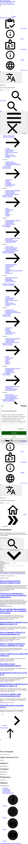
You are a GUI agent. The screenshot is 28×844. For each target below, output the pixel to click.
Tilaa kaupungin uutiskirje (8, 793)
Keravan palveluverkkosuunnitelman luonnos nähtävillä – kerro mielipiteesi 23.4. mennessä (13, 611)
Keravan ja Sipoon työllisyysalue (12, 238)
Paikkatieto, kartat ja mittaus (11, 152)
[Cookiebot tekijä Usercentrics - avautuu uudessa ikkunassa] (20, 406)
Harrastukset (8, 214)
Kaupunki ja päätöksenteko (8, 251)
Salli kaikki (14, 433)
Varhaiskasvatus (8, 179)
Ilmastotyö (2, 578)
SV (22, 70)
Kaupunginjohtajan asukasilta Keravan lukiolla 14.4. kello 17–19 (14, 623)
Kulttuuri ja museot (9, 209)
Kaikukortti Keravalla (10, 224)
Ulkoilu (7, 213)
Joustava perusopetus (9, 193)
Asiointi (7, 268)
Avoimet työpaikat (9, 246)
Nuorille (7, 215)
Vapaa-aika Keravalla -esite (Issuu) (12, 220)
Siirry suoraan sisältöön (5, 0)
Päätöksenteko (8, 267)
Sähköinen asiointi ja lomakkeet (12, 194)
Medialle (7, 271)
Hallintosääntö (8, 279)
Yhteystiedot (5, 788)
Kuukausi (2, 567)
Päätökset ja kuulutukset (10, 281)
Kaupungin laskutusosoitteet (11, 277)
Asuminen (7, 148)
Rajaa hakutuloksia (14, 550)
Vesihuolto (7, 157)
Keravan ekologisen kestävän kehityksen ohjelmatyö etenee (10, 582)
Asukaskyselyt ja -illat (4, 629)
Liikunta (7, 212)
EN (24, 70)
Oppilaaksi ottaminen (10, 191)
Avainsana (2, 564)
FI (21, 70)
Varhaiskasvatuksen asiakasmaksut (12, 190)
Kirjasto (7, 208)
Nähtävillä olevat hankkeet (11, 163)
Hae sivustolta (3, 100)
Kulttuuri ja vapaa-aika (8, 195)
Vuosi (1, 569)
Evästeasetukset (17, 843)
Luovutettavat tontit (9, 161)
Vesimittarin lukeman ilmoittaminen (13, 164)
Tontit (6, 153)
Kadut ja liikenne (9, 151)
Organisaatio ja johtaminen (11, 264)
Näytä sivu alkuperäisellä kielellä (7, 1)
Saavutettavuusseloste (5, 843)
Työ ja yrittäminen (7, 225)
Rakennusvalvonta (9, 154)
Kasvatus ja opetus (7, 166)
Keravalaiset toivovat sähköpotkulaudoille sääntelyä (10, 665)
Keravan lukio (8, 183)
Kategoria (2, 561)
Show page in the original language (7, 4)
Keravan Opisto (8, 185)
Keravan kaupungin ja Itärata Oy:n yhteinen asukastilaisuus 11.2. (12, 633)
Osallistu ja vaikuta (9, 265)
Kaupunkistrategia (9, 280)
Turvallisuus (8, 269)
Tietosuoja (12, 843)
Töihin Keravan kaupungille (11, 240)
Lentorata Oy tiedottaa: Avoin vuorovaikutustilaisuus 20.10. (10, 695)
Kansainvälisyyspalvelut (10, 242)
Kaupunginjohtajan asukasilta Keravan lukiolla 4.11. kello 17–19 (14, 685)
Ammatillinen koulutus (10, 184)
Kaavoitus (2, 650)
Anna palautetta (6, 789)
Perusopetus (8, 182)
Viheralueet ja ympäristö (10, 156)
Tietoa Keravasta (9, 273)
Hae (1, 111)
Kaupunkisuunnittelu (9, 149)
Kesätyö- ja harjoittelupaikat (11, 247)
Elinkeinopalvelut (9, 239)
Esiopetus (7, 181)
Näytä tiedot (21, 428)
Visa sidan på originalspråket (6, 3)
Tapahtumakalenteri (9, 221)
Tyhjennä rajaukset (12, 573)
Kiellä (14, 437)
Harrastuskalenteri (9, 222)
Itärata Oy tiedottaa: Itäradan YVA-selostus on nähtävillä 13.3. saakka (12, 644)
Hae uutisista (3, 537)
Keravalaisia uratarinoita (10, 249)
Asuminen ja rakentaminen (8, 135)
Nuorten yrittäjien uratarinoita (11, 250)
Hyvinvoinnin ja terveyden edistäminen (13, 270)
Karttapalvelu (8, 165)
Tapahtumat (7, 210)
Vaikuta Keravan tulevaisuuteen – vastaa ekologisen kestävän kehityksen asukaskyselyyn (13, 595)
